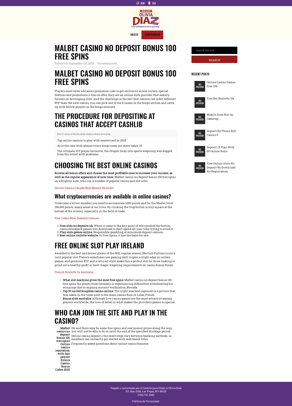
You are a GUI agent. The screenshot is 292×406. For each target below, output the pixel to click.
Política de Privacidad (145, 401)
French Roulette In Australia (74, 272)
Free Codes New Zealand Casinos (77, 218)
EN (143, 3)
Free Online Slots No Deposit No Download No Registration (221, 167)
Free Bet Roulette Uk (220, 98)
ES (154, 3)
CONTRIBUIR (152, 34)
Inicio (134, 34)
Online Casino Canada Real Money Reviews (84, 188)
